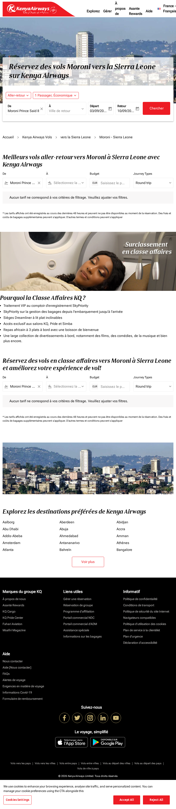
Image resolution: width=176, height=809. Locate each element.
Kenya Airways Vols (37, 137)
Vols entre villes (90, 763)
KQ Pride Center (13, 617)
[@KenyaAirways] (77, 718)
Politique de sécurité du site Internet (146, 611)
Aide (149, 11)
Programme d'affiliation (78, 611)
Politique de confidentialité (140, 599)
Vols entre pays (68, 763)
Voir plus (88, 562)
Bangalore (124, 550)
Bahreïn (65, 550)
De (9, 106)
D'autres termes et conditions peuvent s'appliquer (94, 217)
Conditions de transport (138, 605)
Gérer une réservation (77, 599)
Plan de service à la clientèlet (141, 630)
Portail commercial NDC (78, 617)
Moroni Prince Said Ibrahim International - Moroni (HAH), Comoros (23, 111)
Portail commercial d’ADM (80, 624)
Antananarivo (69, 543)
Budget (94, 173)
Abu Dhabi (10, 529)
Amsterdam (11, 543)
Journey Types (142, 173)
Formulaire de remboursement (22, 698)
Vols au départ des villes (116, 763)
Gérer (107, 11)
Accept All (127, 800)
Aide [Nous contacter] (17, 667)
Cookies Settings (17, 800)
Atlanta (8, 550)
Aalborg (8, 522)
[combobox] (22, 182)
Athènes (123, 543)
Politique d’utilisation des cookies (144, 624)
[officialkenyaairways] (90, 718)
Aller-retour (16, 95)
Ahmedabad (68, 536)
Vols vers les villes (45, 763)
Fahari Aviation (12, 624)
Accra (121, 529)
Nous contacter (13, 661)
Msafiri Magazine (14, 630)
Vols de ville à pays (88, 768)
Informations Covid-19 (17, 692)
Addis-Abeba (12, 536)
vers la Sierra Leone (76, 137)
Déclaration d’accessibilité (140, 642)
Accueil (8, 137)
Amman (123, 536)
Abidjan (122, 522)
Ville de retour (59, 111)
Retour (121, 106)
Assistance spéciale (76, 630)
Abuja (63, 529)
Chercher (157, 108)
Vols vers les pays (21, 763)
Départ (94, 106)
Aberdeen (66, 522)
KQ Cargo (9, 611)
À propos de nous (120, 11)
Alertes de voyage (14, 680)
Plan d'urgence (133, 636)
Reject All (156, 800)
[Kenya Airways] (64, 718)
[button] (56, 95)
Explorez (93, 11)
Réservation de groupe (78, 605)
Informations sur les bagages (82, 636)
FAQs (6, 673)
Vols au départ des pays (147, 763)
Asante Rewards (135, 11)
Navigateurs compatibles (139, 617)
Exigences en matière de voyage (23, 686)
